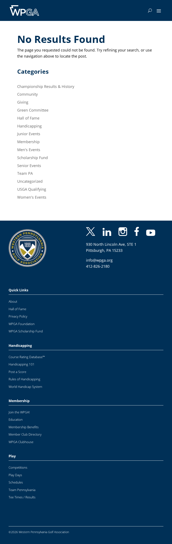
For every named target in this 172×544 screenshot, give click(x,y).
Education (16, 415)
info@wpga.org (99, 255)
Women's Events (31, 197)
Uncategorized (30, 181)
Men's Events (28, 149)
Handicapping (29, 126)
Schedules (16, 478)
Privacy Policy (18, 312)
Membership (28, 141)
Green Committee (32, 110)
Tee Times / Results (22, 493)
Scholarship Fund (32, 157)
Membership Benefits (24, 422)
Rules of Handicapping (24, 375)
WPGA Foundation (22, 319)
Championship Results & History (45, 86)
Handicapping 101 (22, 360)
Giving (22, 102)
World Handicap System (25, 382)
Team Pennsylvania (22, 485)
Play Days (15, 470)
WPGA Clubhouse (21, 437)
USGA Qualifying (31, 189)
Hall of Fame (28, 118)
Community (27, 94)
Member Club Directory (25, 430)
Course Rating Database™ (27, 352)
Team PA (25, 173)
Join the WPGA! (19, 408)
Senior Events (29, 165)
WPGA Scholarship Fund (26, 327)
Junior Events (28, 133)
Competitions (18, 463)
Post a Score (17, 367)
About (13, 297)
